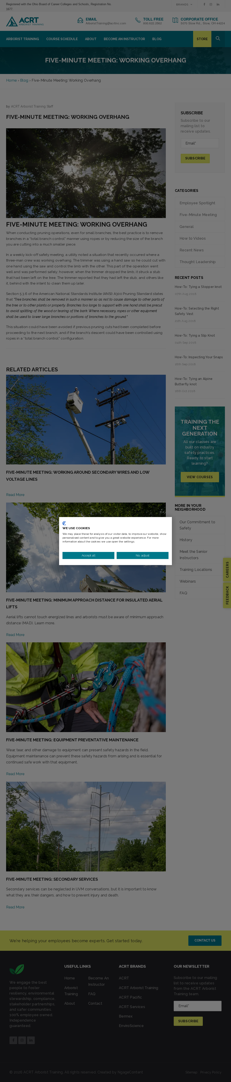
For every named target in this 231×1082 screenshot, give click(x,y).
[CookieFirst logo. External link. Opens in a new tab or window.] (64, 523)
